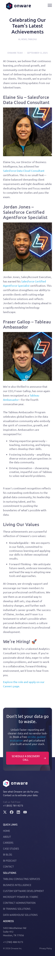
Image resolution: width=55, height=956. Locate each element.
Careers (8, 843)
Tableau (32, 39)
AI (19, 39)
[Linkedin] (18, 812)
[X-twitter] (5, 812)
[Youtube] (25, 812)
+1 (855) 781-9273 (13, 805)
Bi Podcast (9, 861)
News (24, 39)
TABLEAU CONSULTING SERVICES (21, 879)
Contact (8, 867)
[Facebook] (11, 812)
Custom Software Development (23, 891)
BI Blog (7, 855)
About (7, 837)
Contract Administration (19, 903)
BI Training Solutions (16, 909)
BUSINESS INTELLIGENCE (17, 885)
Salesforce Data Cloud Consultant (23, 170)
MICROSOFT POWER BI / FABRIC (20, 897)
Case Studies (11, 849)
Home (6, 831)
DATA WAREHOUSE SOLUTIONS (20, 915)
